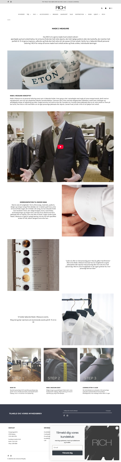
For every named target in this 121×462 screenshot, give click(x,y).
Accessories (44, 14)
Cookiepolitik (47, 434)
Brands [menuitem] (55, 14)
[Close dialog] (117, 428)
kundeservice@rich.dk (15, 439)
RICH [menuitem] (103, 14)
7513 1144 (14, 441)
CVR (45, 440)
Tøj (28, 14)
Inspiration (79, 14)
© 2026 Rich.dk (11, 459)
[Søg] (101, 8)
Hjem (8, 19)
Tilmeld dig (67, 453)
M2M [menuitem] (90, 14)
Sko (34, 14)
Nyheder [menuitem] (21, 14)
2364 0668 (14, 443)
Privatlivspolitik (48, 436)
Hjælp (96, 14)
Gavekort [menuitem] (64, 14)
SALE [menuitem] (71, 14)
